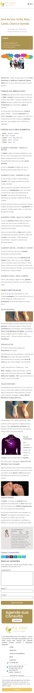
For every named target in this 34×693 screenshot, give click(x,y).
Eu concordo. (17, 689)
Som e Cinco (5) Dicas (9, 47)
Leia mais (13, 685)
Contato (12, 660)
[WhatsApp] (20, 556)
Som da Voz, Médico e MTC (11, 43)
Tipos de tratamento (17, 653)
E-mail (4, 595)
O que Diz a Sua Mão (12, 378)
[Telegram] (24, 556)
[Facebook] (7, 556)
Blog (11, 657)
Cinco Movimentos (17, 111)
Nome (4, 588)
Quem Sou (12, 650)
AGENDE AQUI (17, 620)
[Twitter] (3, 556)
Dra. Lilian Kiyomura (17, 529)
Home (11, 647)
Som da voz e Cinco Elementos (12, 45)
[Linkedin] (15, 556)
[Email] (11, 556)
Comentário (6, 570)
